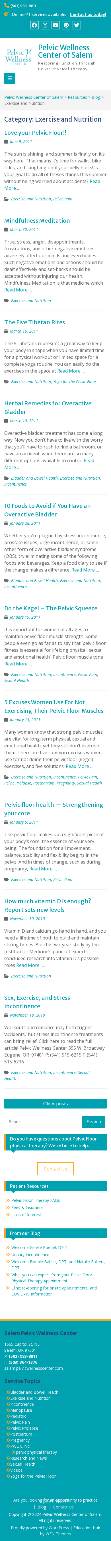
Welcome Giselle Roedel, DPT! (39, 1247)
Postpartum (43, 783)
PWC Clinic (20, 1446)
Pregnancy (66, 783)
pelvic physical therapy (36, 1452)
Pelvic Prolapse (17, 783)
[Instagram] (45, 25)
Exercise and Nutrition (31, 199)
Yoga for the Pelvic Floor (74, 381)
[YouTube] (56, 25)
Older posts (55, 1104)
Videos (16, 1470)
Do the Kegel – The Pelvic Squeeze (50, 608)
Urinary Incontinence (30, 1254)
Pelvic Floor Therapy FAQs (35, 1200)
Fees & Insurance (27, 1207)
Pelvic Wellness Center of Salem (65, 51)
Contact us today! (88, 14)
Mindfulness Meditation (37, 220)
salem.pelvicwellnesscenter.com (33, 1368)
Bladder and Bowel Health (34, 478)
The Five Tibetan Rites (34, 322)
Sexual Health (16, 680)
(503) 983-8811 (23, 6)
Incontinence (15, 484)
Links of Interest (26, 1214)
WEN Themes (58, 1533)
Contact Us (55, 1169)
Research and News (28, 1458)
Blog (42, 1507)
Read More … (18, 290)
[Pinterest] (66, 25)
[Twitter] (77, 25)
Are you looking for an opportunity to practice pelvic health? (55, 1500)
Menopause (21, 1410)
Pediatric (18, 1416)
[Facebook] (34, 25)
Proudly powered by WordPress (40, 1527)
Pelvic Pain (62, 199)
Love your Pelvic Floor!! (35, 132)
